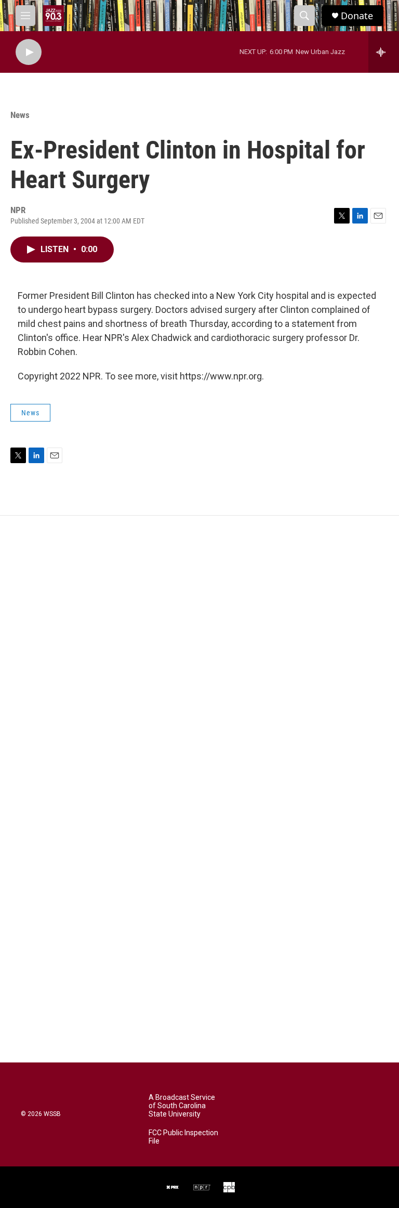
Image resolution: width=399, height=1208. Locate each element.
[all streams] (383, 52)
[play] (28, 52)
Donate (357, 15)
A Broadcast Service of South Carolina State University (182, 1106)
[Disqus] (199, 656)
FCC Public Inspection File (183, 1137)
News (20, 115)
